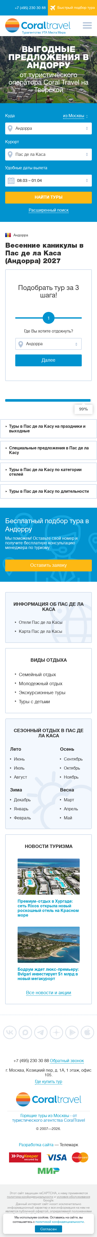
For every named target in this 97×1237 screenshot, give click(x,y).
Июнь (19, 759)
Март (69, 800)
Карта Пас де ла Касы (40, 631)
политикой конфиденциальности (59, 1222)
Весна (67, 790)
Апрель (71, 809)
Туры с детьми (34, 701)
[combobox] (68, 116)
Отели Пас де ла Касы (40, 622)
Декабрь (22, 800)
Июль (19, 768)
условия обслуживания (73, 1197)
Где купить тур (48, 1081)
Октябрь (72, 768)
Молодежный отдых (40, 683)
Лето (15, 749)
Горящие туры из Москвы (44, 1115)
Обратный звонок (67, 1060)
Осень (67, 749)
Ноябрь (71, 777)
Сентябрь (73, 759)
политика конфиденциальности (30, 1197)
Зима (16, 790)
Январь (21, 809)
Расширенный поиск (49, 210)
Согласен (48, 1229)
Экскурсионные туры (42, 692)
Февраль (22, 818)
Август (20, 777)
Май (68, 818)
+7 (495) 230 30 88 (30, 8)
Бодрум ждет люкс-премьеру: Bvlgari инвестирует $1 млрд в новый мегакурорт (48, 974)
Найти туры (49, 197)
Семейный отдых (37, 674)
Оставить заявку (48, 565)
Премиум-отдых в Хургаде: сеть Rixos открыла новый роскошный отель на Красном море (48, 908)
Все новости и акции (48, 992)
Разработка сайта (36, 1145)
